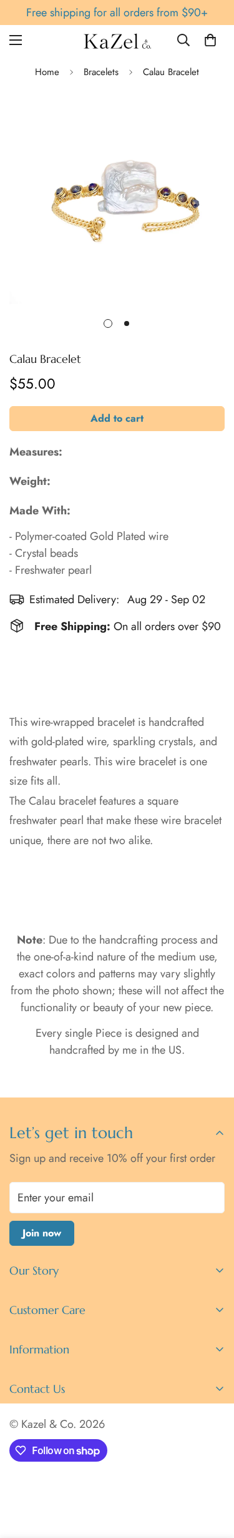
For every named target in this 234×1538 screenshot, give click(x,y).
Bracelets (101, 72)
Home (47, 72)
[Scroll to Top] (211, 1471)
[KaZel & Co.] (117, 40)
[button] (210, 40)
